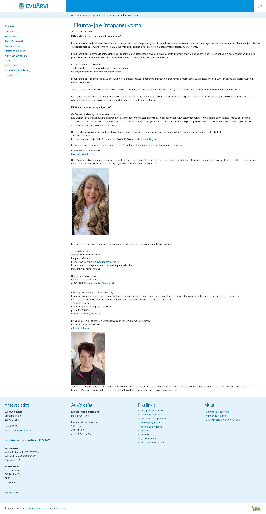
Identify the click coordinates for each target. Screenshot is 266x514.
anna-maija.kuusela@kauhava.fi (103, 261)
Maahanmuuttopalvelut (151, 442)
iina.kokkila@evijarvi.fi (82, 154)
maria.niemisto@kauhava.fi (100, 283)
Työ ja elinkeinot (148, 438)
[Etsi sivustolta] (260, 6)
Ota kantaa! (11, 75)
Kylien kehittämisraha (16, 55)
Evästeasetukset (35, 508)
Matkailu (144, 430)
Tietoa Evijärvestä (14, 41)
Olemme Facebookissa (217, 411)
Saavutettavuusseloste (55, 508)
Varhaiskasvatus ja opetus (153, 418)
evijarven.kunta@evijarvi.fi (18, 430)
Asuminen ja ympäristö (151, 414)
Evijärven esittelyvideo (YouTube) (223, 419)
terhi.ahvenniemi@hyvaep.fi (145, 139)
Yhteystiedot (11, 65)
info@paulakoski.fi (80, 327)
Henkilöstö (12, 492)
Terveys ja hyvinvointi (150, 422)
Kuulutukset (11, 36)
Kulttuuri (144, 434)
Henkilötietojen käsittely (17, 70)
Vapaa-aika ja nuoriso (150, 426)
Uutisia (9, 31)
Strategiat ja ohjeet (15, 50)
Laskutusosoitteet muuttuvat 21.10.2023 (27, 440)
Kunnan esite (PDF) (216, 415)
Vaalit (8, 60)
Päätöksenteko (13, 46)
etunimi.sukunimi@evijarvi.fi (85, 313)
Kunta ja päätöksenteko (151, 410)
